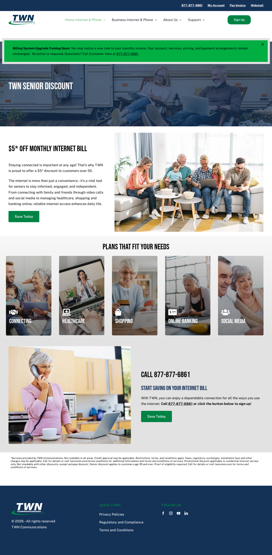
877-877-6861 (127, 54)
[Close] (263, 44)
